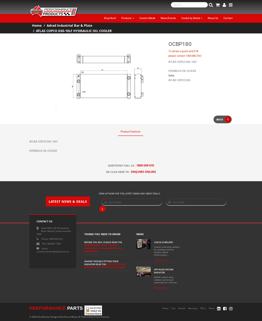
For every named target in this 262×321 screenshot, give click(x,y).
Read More (161, 260)
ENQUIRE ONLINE (143, 172)
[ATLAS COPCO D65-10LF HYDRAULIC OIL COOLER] (108, 76)
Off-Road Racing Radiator (164, 271)
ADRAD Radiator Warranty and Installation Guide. (105, 266)
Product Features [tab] (130, 131)
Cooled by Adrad (191, 18)
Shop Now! (110, 18)
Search (181, 308)
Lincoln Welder (163, 242)
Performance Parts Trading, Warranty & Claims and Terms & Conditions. (103, 248)
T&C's (203, 308)
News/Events (168, 18)
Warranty (192, 308)
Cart (173, 308)
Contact (228, 18)
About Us (213, 18)
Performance (56, 308)
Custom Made (147, 18)
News (211, 308)
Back (219, 119)
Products (126, 18)
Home (37, 25)
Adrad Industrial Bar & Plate (70, 25)
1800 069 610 (145, 165)
